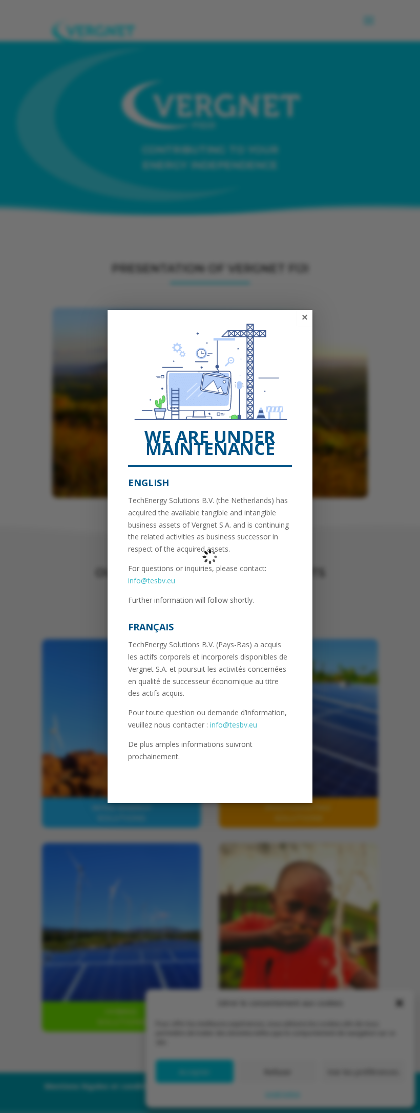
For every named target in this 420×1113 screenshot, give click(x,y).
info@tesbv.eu (151, 580)
